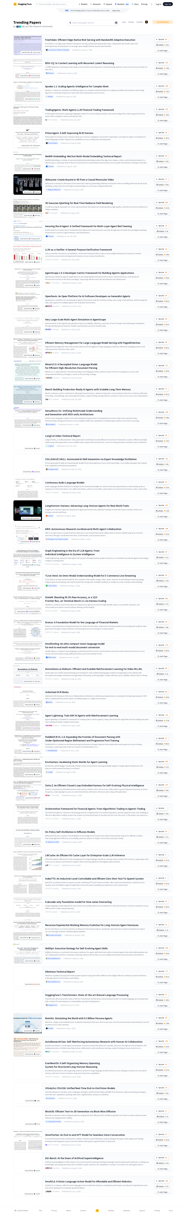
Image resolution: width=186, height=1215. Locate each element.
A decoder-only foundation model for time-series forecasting (78, 901)
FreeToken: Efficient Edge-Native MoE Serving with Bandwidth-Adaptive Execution (90, 39)
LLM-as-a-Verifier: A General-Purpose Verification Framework (78, 249)
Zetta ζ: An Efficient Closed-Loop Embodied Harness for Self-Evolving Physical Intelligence (94, 785)
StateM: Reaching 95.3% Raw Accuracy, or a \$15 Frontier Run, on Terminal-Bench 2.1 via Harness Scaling (75, 599)
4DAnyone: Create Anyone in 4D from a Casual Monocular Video (79, 179)
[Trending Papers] (146, 22)
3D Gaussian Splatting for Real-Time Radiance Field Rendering (79, 203)
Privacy (54, 1210)
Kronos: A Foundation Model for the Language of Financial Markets (81, 622)
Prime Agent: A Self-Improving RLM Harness (69, 133)
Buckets (122, 4)
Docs (136, 4)
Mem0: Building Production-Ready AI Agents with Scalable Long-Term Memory (88, 389)
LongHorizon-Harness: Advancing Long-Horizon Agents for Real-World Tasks (87, 505)
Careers (83, 1210)
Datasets (97, 4)
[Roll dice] (116, 22)
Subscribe (116, 10)
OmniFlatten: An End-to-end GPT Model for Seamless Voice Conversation (85, 1134)
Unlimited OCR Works (57, 692)
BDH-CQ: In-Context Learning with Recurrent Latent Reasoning (79, 63)
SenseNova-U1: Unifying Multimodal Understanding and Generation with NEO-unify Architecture (73, 412)
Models (84, 4)
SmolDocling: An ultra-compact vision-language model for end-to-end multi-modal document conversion (75, 645)
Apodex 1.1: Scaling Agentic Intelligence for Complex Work (77, 86)
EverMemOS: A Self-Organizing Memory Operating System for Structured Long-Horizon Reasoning (72, 1065)
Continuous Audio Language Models (64, 482)
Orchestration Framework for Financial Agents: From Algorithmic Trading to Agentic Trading (95, 808)
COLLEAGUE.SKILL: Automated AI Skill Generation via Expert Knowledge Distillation (91, 459)
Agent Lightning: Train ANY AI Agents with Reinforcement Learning (81, 715)
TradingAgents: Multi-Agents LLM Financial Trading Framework (79, 109)
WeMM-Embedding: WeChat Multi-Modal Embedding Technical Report (83, 156)
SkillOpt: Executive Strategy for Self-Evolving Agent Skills (76, 948)
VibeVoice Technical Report (60, 971)
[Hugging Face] (97, 1210)
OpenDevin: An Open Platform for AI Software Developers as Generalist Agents (87, 296)
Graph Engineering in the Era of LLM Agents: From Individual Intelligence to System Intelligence (72, 552)
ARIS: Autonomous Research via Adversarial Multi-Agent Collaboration (83, 529)
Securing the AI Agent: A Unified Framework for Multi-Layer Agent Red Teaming (88, 226)
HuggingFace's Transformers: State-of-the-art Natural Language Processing (86, 994)
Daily (124, 22)
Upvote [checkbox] (163, 39)
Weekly (131, 22)
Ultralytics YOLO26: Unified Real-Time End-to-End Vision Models (80, 1088)
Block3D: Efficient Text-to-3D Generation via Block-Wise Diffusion (80, 1111)
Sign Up (168, 4)
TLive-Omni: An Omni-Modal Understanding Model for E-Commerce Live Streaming (90, 575)
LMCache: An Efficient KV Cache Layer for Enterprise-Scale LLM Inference (85, 855)
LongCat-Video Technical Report (62, 435)
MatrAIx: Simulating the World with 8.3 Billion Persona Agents (78, 1018)
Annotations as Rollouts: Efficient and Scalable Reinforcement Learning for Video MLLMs (93, 668)
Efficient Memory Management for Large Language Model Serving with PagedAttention (92, 342)
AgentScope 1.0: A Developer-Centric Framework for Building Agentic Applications (89, 272)
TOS (40, 1210)
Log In (158, 4)
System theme (22, 1210)
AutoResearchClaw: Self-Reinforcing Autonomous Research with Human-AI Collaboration (94, 1041)
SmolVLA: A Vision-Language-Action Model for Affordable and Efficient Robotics (88, 1181)
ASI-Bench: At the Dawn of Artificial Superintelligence (74, 1158)
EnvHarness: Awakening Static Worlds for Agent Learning (76, 762)
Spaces (109, 4)
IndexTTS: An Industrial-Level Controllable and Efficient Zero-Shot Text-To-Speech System (94, 878)
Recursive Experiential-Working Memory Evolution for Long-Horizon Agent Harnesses (92, 925)
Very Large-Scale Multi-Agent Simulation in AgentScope (75, 319)
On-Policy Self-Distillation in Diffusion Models (70, 831)
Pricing (144, 4)
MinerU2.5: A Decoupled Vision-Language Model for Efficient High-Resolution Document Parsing (71, 366)
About (68, 1210)
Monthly (140, 22)
